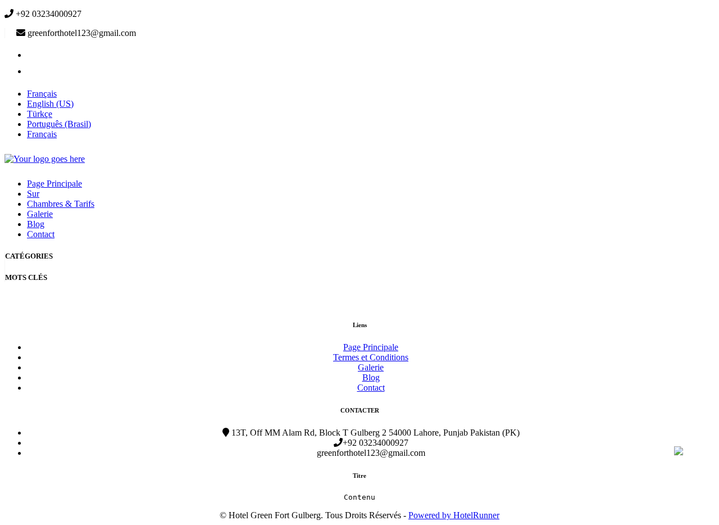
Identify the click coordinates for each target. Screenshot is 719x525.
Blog (35, 224)
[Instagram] (34, 71)
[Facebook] (34, 55)
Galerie (40, 214)
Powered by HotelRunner (453, 515)
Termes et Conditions (370, 357)
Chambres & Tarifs (60, 204)
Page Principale (54, 183)
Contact (40, 234)
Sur (33, 193)
